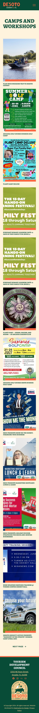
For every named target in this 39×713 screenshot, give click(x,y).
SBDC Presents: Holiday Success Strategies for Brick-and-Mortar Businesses (17, 535)
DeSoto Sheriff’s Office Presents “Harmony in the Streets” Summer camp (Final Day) (17, 637)
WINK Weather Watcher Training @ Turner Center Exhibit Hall (18, 586)
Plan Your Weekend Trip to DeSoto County (18, 85)
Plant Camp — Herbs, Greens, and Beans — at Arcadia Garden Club (17, 333)
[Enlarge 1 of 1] (25, 683)
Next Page (19, 646)
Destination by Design (21, 708)
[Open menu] (34, 5)
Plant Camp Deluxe (11, 184)
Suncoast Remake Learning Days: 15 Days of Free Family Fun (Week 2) (18, 233)
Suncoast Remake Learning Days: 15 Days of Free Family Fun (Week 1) (18, 283)
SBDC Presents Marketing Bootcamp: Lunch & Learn (19, 484)
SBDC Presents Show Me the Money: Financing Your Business (18, 434)
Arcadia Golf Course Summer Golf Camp (17, 135)
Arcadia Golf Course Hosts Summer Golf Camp (18, 383)
